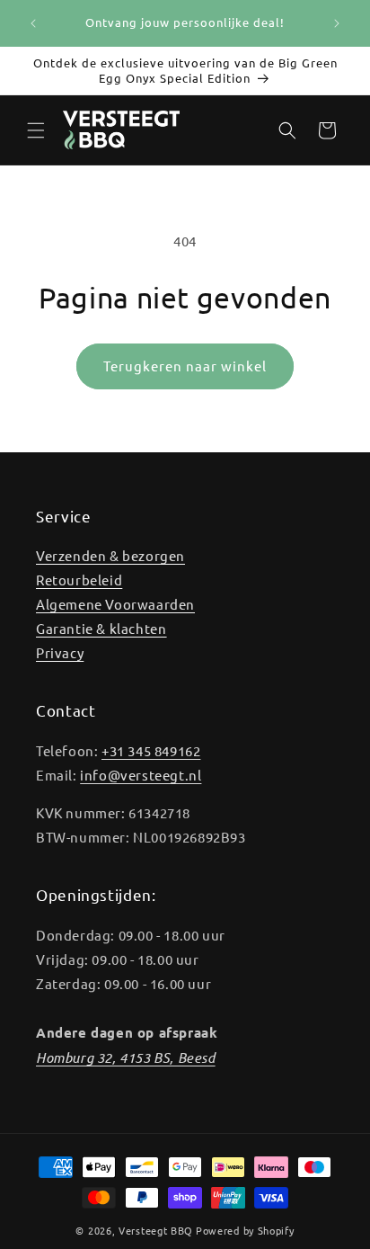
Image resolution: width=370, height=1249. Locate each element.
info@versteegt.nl (140, 774)
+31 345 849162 (150, 750)
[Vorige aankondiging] (33, 23)
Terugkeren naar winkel (185, 365)
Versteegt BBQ (156, 1230)
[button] (36, 130)
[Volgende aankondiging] (337, 23)
